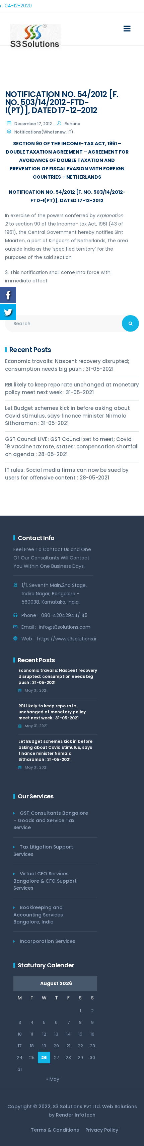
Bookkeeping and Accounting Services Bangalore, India (38, 914)
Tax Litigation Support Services (43, 851)
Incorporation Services (47, 941)
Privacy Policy (101, 1130)
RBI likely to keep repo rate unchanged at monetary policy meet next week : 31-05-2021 (72, 388)
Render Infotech (75, 1115)
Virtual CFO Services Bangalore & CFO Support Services (45, 880)
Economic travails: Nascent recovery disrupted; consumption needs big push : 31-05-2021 (67, 365)
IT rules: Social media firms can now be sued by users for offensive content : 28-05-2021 (67, 473)
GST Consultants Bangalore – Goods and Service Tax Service (50, 820)
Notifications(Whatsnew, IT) (43, 132)
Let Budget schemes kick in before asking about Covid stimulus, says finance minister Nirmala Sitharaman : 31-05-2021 (67, 416)
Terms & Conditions (55, 1130)
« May (52, 1079)
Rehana (72, 123)
